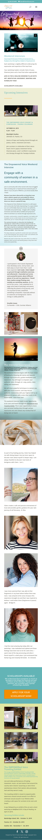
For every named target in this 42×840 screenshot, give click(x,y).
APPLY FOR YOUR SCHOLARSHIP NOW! (21, 694)
